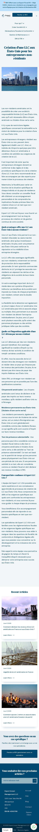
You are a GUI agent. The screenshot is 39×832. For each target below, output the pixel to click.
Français (5, 830)
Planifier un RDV (22, 15)
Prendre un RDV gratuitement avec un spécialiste (19, 753)
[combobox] (7, 830)
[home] (6, 16)
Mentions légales (23, 830)
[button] (35, 16)
